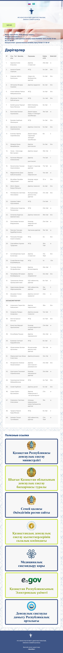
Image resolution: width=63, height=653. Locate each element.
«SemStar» (31, 649)
